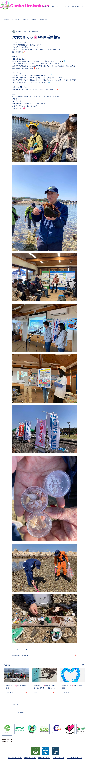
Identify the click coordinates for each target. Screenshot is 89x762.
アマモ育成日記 (44, 20)
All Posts (6, 20)
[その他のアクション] (76, 32)
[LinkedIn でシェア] (22, 650)
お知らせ (25, 20)
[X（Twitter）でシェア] (17, 650)
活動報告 (33, 20)
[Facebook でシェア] (13, 650)
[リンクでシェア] (26, 650)
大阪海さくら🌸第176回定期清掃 (16, 687)
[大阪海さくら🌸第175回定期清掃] (72, 675)
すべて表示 (82, 665)
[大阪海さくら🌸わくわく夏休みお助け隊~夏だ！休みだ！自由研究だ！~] (44, 675)
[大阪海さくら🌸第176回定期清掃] (16, 675)
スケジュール (15, 20)
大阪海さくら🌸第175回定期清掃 (72, 687)
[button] (83, 19)
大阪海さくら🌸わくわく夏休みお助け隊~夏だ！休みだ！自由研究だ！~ (44, 687)
